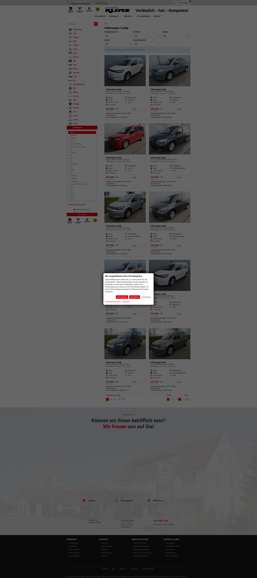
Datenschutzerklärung (113, 302)
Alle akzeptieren (122, 297)
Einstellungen (146, 297)
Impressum (126, 302)
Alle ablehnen (135, 297)
